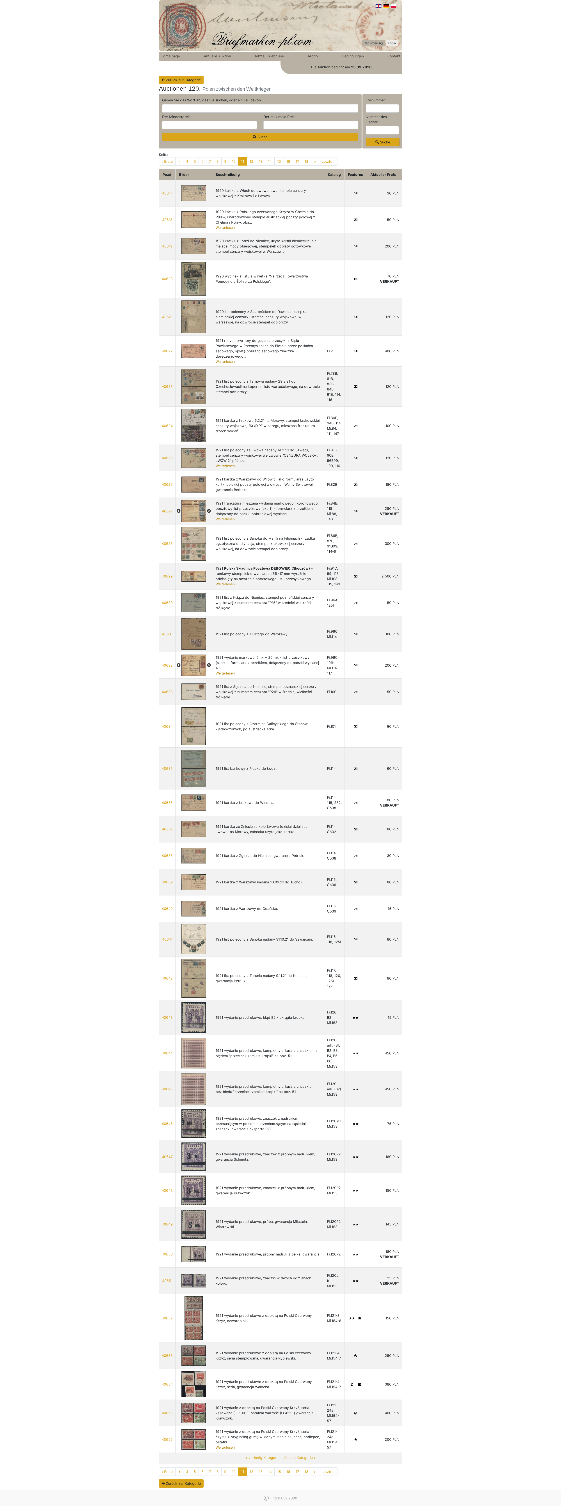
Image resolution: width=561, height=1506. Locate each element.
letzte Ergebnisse (269, 56)
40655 (167, 1413)
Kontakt (394, 56)
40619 (167, 246)
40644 (167, 1053)
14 (270, 161)
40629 (167, 576)
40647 (167, 1157)
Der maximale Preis (279, 117)
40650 (167, 1254)
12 (251, 161)
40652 (167, 1318)
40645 (167, 1089)
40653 (167, 1355)
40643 (167, 1017)
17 (297, 161)
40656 (167, 1439)
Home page (170, 56)
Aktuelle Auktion (217, 56)
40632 (167, 665)
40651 (167, 1280)
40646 (167, 1123)
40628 (167, 543)
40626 (167, 484)
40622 (167, 351)
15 (279, 161)
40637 (167, 829)
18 (306, 161)
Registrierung (373, 43)
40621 (167, 317)
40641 (167, 939)
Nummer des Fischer (376, 119)
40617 (167, 193)
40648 (167, 1190)
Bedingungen (353, 56)
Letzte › (328, 161)
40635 (167, 768)
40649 (167, 1224)
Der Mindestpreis (176, 117)
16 (288, 161)
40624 (167, 426)
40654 (167, 1384)
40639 (167, 882)
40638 (167, 855)
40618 (167, 219)
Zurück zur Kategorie (183, 80)
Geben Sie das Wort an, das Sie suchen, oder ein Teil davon (211, 100)
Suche (262, 137)
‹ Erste (167, 161)
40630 (167, 602)
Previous (178, 511)
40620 (167, 279)
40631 (167, 634)
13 (261, 161)
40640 (167, 908)
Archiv (313, 56)
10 (234, 161)
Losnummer (375, 100)
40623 (167, 386)
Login (392, 43)
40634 (167, 726)
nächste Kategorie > (299, 1457)
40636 (167, 802)
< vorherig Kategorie (262, 1457)
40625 (167, 458)
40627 (167, 511)
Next (209, 511)
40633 (167, 692)
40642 (167, 978)
